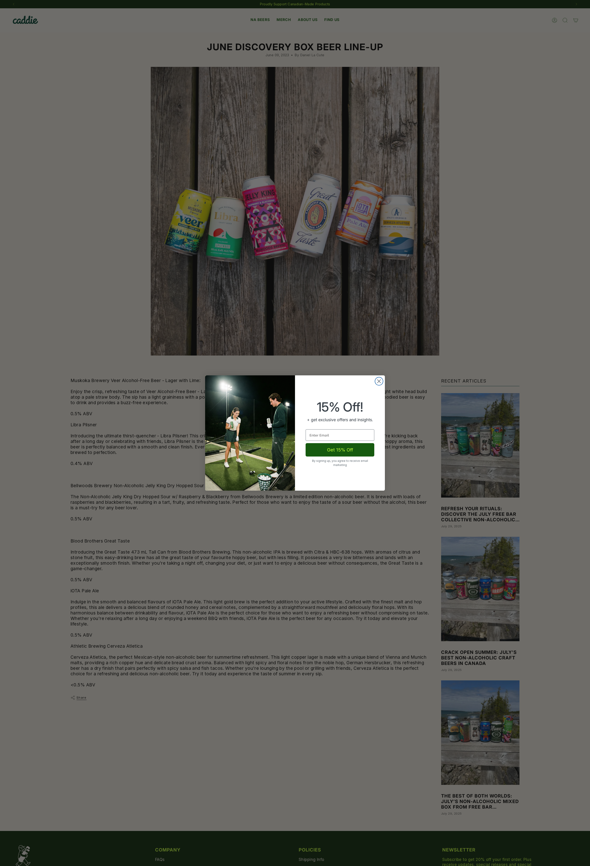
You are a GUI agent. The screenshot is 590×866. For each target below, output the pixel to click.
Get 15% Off (340, 450)
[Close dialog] (379, 381)
